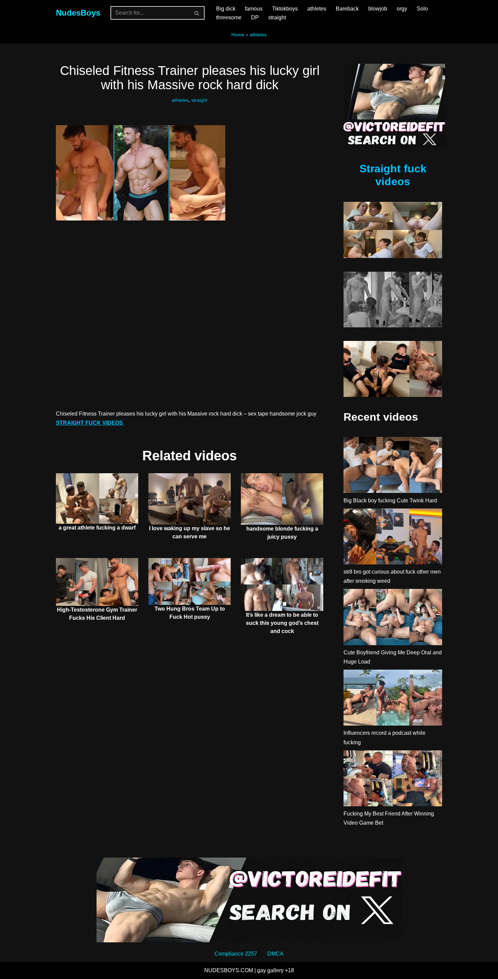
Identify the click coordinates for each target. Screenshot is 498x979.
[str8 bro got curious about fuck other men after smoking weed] (393, 537)
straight (277, 17)
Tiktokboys (285, 9)
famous (254, 9)
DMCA (275, 954)
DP (255, 17)
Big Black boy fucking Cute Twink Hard (390, 500)
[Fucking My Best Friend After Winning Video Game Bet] (393, 779)
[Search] (197, 13)
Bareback (347, 9)
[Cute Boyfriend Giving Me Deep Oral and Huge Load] (393, 618)
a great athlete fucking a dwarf (97, 528)
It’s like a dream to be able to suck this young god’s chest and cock (282, 623)
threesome (229, 17)
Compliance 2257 (235, 954)
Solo (422, 9)
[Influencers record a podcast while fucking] (393, 699)
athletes (316, 9)
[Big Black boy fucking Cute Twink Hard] (393, 466)
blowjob (377, 9)
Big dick (225, 9)
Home (237, 34)
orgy (402, 9)
